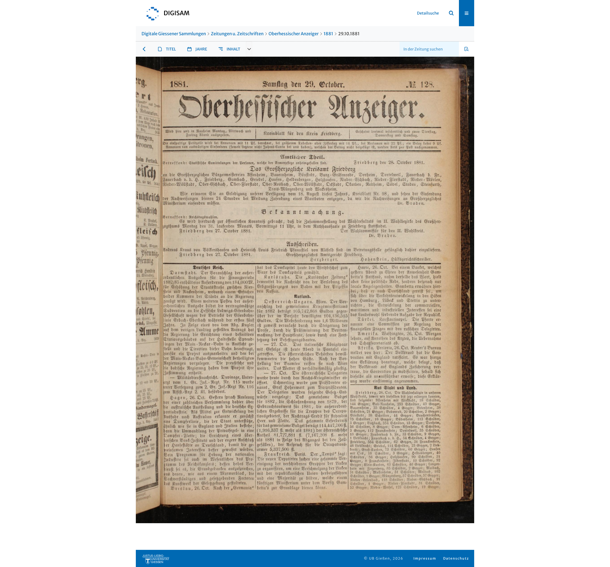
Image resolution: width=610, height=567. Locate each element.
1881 (328, 33)
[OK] (451, 13)
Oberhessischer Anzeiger (294, 33)
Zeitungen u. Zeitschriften (237, 33)
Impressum (424, 558)
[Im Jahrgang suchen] (466, 49)
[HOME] (165, 13)
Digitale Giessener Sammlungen (174, 33)
